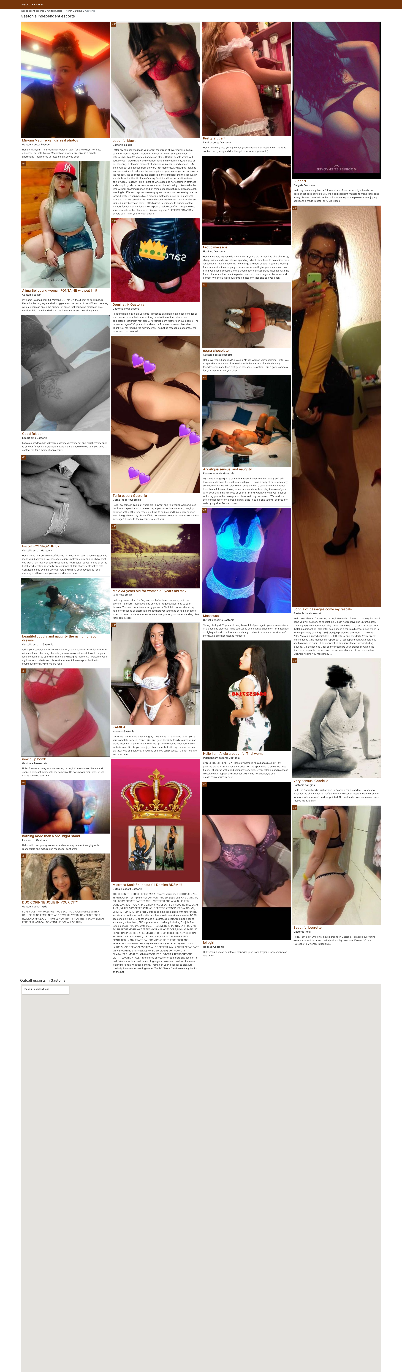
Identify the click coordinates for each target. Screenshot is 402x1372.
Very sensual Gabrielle (310, 781)
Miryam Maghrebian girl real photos (50, 140)
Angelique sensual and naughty (227, 469)
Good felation (32, 434)
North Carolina (74, 10)
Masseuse (211, 616)
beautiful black (124, 141)
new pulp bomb (34, 759)
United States (54, 10)
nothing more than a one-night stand (51, 836)
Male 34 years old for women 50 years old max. (150, 591)
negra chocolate (216, 350)
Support (299, 181)
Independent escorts (32, 10)
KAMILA (119, 727)
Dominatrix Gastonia (128, 304)
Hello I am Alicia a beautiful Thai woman (234, 754)
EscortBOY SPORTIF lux (40, 546)
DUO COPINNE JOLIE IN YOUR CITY (50, 902)
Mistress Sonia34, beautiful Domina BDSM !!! (147, 885)
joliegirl (208, 943)
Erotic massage (215, 247)
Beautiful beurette (307, 927)
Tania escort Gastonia (130, 496)
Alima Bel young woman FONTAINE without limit (59, 290)
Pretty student (214, 138)
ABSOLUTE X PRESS (32, 4)
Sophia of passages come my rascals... (324, 609)
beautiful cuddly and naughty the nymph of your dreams (60, 638)
